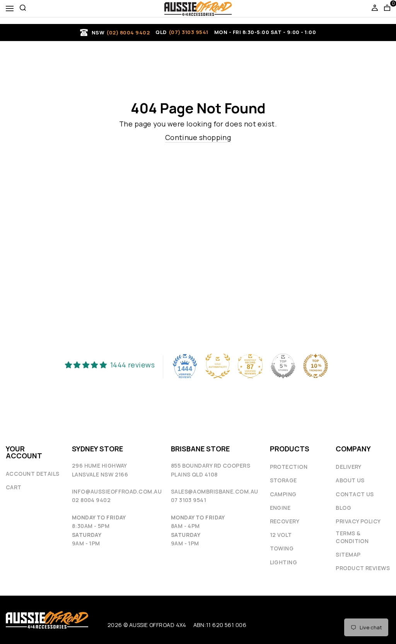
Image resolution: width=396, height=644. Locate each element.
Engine (280, 507)
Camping (283, 494)
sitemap (348, 554)
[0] (387, 8)
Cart (14, 487)
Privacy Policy (358, 521)
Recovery (285, 521)
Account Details (33, 473)
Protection (289, 466)
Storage (283, 480)
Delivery (349, 466)
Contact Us (355, 494)
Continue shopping (198, 137)
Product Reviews (363, 568)
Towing (282, 548)
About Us (350, 480)
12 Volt (281, 534)
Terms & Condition (352, 537)
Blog (343, 507)
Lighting (283, 562)
